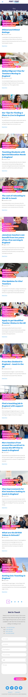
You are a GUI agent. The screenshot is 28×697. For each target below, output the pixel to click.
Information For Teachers (10, 23)
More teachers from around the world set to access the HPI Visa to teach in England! (13, 446)
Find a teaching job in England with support (12, 404)
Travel (19, 191)
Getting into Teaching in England (13, 577)
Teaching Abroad (8, 64)
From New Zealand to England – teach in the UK (13, 364)
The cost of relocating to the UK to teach (13, 197)
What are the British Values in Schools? (12, 534)
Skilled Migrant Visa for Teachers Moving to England (13, 73)
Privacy (10, 692)
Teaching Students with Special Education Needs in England (14, 154)
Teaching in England (9, 25)
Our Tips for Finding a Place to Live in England (13, 114)
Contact (17, 692)
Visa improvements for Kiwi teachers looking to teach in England (13, 491)
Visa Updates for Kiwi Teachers (12, 282)
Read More (4, 46)
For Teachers (6, 21)
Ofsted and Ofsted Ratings (11, 31)
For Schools (6, 526)
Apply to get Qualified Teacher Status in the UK (14, 321)
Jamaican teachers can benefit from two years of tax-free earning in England (13, 238)
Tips (18, 67)
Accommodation (7, 187)
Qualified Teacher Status (10, 312)
